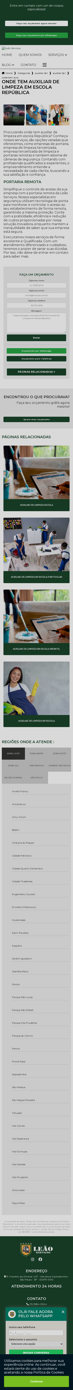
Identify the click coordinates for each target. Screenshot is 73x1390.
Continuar (36, 1381)
